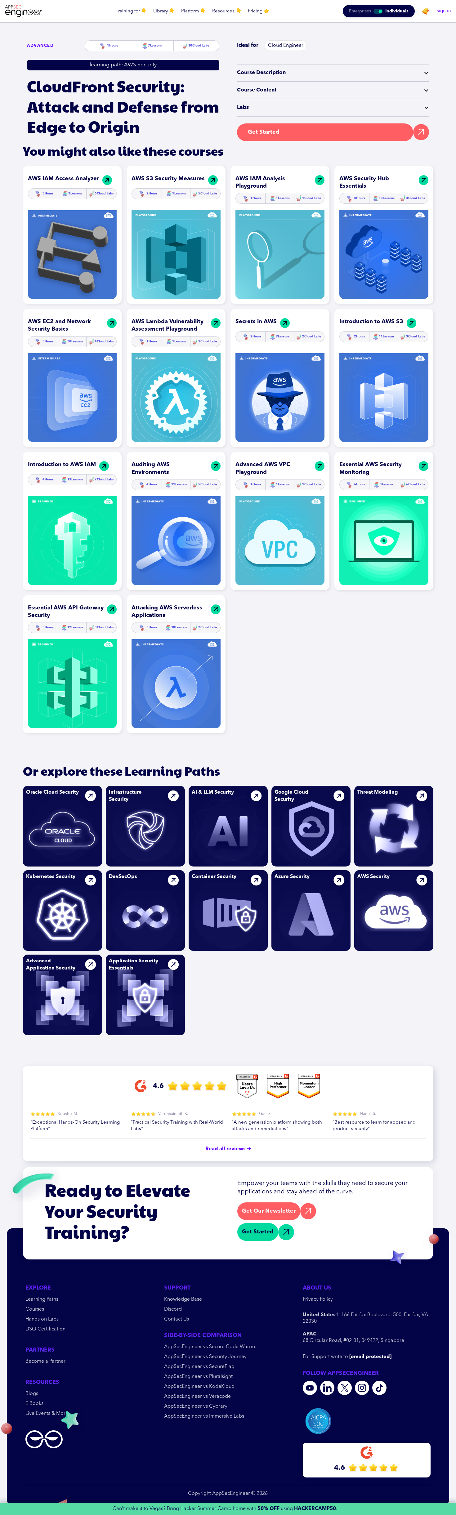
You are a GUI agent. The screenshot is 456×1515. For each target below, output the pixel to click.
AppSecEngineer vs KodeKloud (199, 1386)
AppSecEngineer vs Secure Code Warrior (210, 1346)
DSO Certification (45, 1329)
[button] (131, 11)
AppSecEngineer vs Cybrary (195, 1406)
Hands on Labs (42, 1319)
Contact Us (176, 1319)
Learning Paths (41, 1299)
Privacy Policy (318, 1299)
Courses (34, 1309)
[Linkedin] (327, 1388)
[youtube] (310, 1388)
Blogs (31, 1393)
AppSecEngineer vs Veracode (197, 1396)
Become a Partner (45, 1361)
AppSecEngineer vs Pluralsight (198, 1376)
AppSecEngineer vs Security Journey (205, 1356)
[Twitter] (345, 1388)
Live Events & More (46, 1413)
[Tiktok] (379, 1388)
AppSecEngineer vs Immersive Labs (204, 1416)
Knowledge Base (183, 1299)
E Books (34, 1403)
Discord (173, 1309)
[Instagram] (362, 1388)
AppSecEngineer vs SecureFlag (199, 1366)
